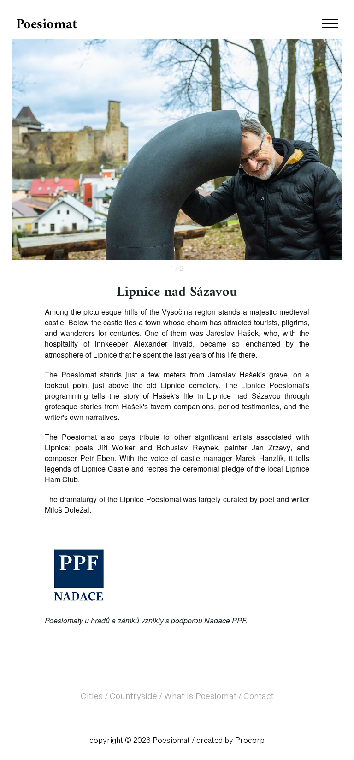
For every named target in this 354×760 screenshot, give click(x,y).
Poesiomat (46, 24)
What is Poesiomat (200, 697)
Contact (258, 697)
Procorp (250, 740)
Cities (92, 697)
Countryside (133, 697)
